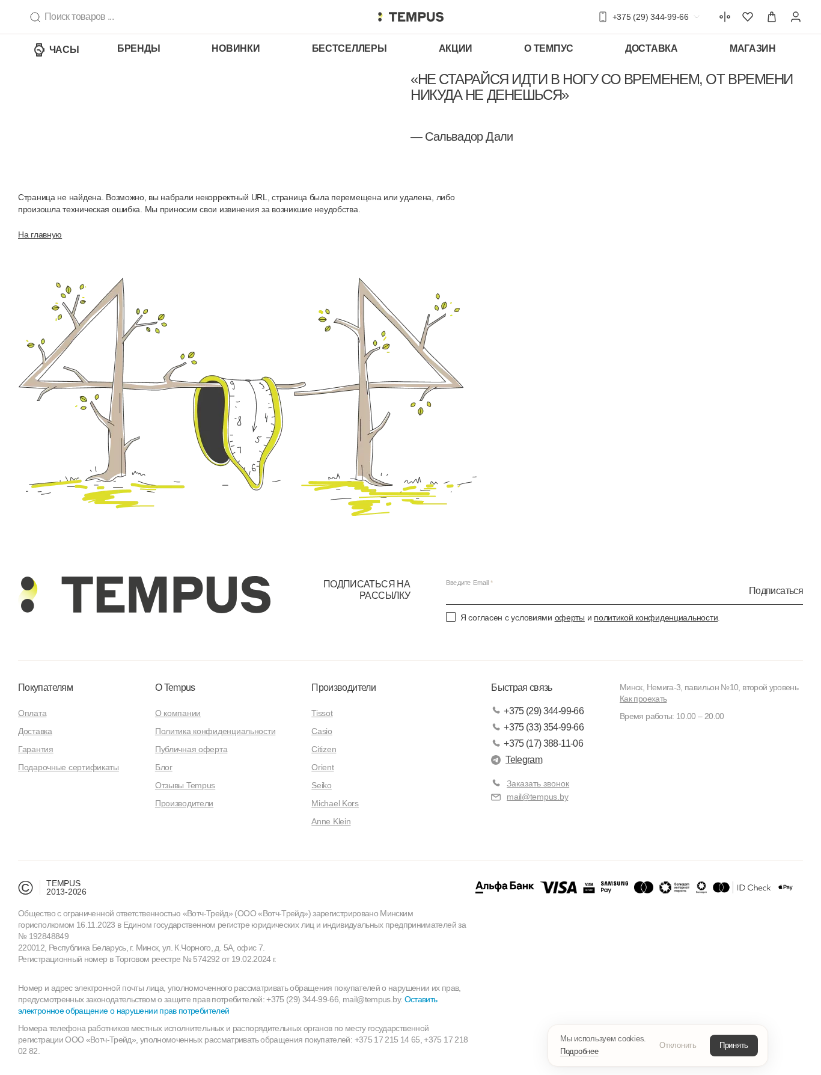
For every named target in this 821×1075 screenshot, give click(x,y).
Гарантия (35, 749)
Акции (456, 48)
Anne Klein (330, 821)
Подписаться (776, 590)
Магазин (753, 48)
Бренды (138, 48)
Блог (163, 767)
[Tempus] (144, 594)
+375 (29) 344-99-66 (544, 711)
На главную (40, 234)
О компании (178, 713)
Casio (321, 731)
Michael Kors (335, 803)
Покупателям (45, 687)
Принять (733, 1045)
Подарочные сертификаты (68, 767)
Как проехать (643, 698)
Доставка (651, 48)
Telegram (523, 760)
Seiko (321, 785)
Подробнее (579, 1051)
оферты (570, 617)
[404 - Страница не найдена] (410, 17)
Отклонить (678, 1045)
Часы (64, 49)
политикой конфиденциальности (656, 617)
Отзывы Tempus (185, 785)
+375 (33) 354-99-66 (544, 727)
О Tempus (175, 687)
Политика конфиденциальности (215, 731)
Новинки (236, 48)
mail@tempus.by (537, 796)
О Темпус (548, 48)
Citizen (323, 749)
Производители (184, 803)
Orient (322, 767)
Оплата (32, 713)
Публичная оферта (191, 749)
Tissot (321, 713)
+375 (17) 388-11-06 (543, 743)
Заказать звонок (538, 783)
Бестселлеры (349, 48)
